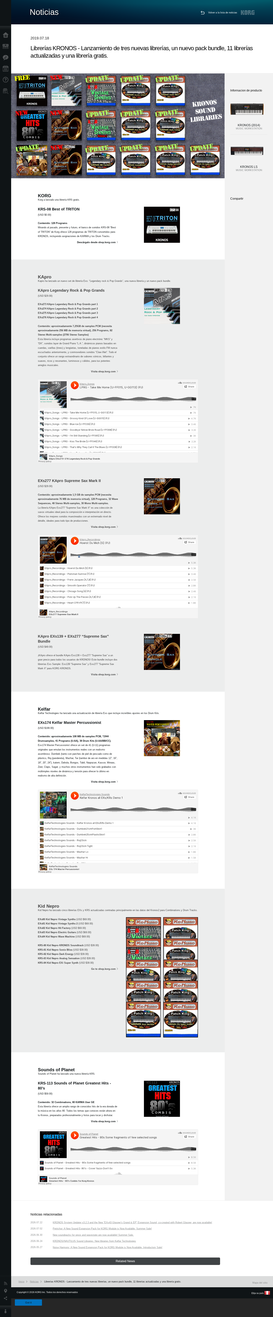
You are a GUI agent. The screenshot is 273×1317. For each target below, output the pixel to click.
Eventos (6, 68)
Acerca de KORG (6, 1311)
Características (6, 57)
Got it (28, 1302)
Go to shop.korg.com (103, 969)
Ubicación (6, 1291)
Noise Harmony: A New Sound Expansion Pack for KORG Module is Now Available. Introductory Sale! (107, 1247)
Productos (6, 46)
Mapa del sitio (259, 1282)
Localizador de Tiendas (6, 92)
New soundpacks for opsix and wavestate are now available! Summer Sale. (93, 1235)
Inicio (6, 35)
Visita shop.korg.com (103, 371)
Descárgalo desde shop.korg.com (96, 242)
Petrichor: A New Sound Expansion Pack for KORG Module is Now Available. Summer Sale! (102, 1228)
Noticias (6, 1283)
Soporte (6, 80)
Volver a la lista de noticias (222, 12)
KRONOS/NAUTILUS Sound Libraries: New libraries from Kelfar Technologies (94, 1241)
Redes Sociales (6, 1298)
